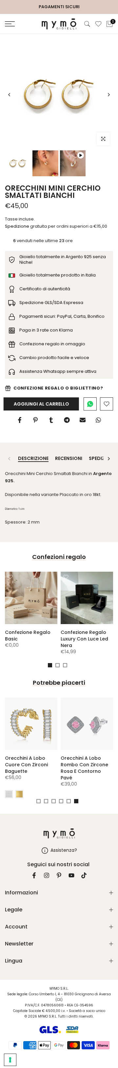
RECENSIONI (68, 459)
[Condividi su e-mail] (83, 420)
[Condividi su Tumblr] (51, 420)
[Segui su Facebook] (34, 875)
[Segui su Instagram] (46, 875)
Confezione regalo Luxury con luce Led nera (84, 639)
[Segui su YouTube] (71, 875)
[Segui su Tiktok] (84, 875)
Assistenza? (63, 850)
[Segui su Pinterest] (59, 875)
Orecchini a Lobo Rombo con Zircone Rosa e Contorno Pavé (84, 768)
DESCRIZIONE (33, 459)
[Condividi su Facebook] (20, 420)
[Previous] (9, 94)
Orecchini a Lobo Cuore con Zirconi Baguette (26, 764)
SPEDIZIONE (102, 459)
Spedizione (17, 226)
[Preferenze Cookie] (10, 1060)
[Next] (108, 94)
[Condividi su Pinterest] (35, 420)
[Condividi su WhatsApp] (98, 420)
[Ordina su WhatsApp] (90, 403)
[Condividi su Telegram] (67, 420)
